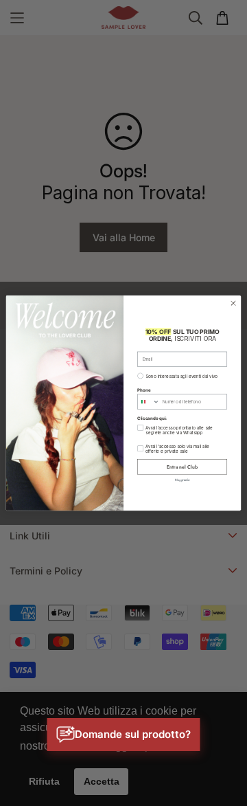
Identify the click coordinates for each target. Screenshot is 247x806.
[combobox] (149, 401)
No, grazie (182, 479)
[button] (123, 734)
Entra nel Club (182, 466)
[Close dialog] (233, 303)
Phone (143, 389)
